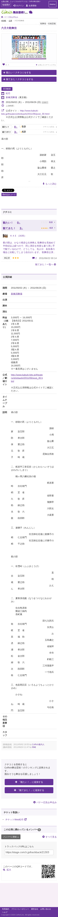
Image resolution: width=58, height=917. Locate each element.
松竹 (8, 93)
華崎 (34, 747)
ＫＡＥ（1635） (17, 235)
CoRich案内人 (38, 744)
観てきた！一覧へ (44, 264)
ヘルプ (4, 912)
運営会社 (34, 909)
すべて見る (51, 837)
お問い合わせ (45, 909)
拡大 (9, 869)
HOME (3, 20)
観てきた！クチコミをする (19, 79)
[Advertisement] (29, 896)
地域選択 (6, 5)
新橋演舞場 (11, 97)
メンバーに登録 (10, 837)
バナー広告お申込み (11, 17)
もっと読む (51, 183)
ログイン (20, 5)
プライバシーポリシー (20, 909)
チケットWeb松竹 (14, 819)
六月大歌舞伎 (9, 28)
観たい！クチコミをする (18, 72)
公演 (10, 20)
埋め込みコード (9, 194)
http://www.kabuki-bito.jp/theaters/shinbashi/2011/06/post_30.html (27, 377)
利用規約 (5, 909)
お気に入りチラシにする (47, 65)
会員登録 (32, 5)
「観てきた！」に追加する (30, 790)
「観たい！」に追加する (30, 782)
